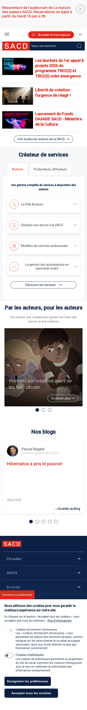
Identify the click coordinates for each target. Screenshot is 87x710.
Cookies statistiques (30, 655)
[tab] (17, 169)
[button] (7, 34)
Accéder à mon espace (53, 35)
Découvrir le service (43, 204)
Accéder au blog (69, 508)
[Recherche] (79, 46)
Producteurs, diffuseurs (50, 169)
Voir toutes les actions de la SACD (41, 139)
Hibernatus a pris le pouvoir (34, 463)
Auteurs (17, 169)
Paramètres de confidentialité (17, 595)
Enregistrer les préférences (27, 681)
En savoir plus (61, 398)
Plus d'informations (60, 620)
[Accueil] (16, 46)
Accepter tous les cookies (31, 693)
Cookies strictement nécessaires (36, 629)
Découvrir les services (40, 285)
